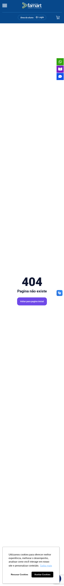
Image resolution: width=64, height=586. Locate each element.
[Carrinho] (57, 17)
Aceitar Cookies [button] (42, 574)
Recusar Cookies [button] (19, 574)
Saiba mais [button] (46, 565)
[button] (5, 5)
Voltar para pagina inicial (32, 301)
